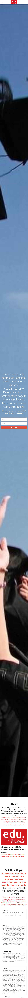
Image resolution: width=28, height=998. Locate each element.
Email (3, 423)
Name (3, 419)
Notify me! (14, 427)
